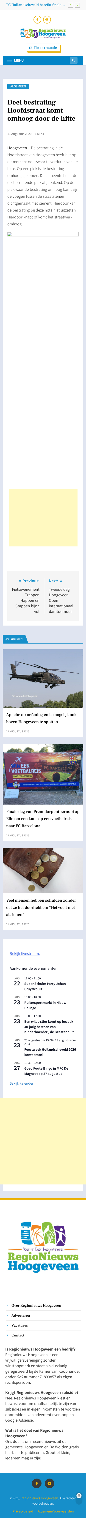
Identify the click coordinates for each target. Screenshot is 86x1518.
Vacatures (19, 1325)
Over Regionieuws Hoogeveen (36, 1305)
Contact (17, 1335)
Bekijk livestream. (25, 953)
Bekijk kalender (21, 1083)
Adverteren (20, 1315)
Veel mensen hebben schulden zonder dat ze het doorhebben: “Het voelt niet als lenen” (41, 907)
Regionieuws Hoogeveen (39, 1497)
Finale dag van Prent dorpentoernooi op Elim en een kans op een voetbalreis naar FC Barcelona (43, 819)
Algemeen (18, 86)
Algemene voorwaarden (56, 1511)
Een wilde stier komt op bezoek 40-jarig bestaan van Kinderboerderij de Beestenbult (49, 1026)
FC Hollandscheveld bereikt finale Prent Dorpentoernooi (33, 4)
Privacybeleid (23, 1511)
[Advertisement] (43, 517)
